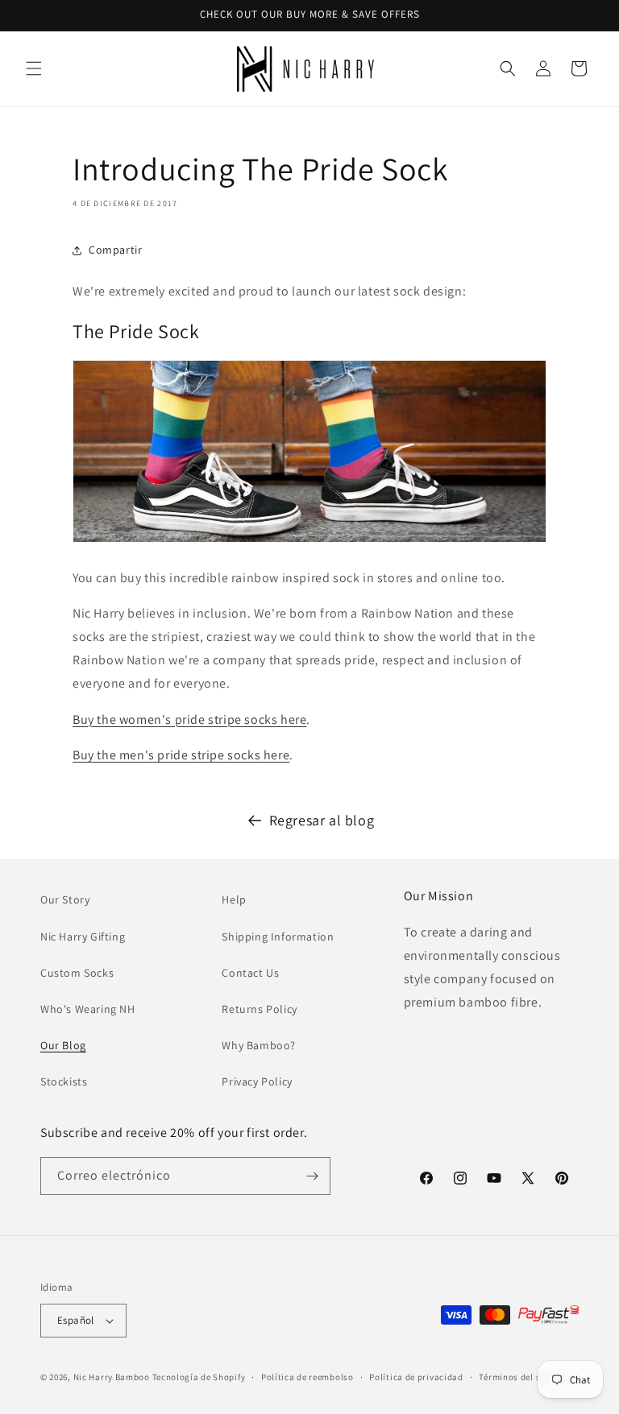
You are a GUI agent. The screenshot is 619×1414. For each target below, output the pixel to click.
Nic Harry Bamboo (111, 1377)
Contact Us (250, 972)
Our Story (64, 899)
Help (234, 899)
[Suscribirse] (312, 1176)
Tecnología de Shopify (199, 1377)
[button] (34, 68)
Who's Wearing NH (87, 1009)
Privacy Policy (257, 1081)
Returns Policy (259, 1009)
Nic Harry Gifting (82, 936)
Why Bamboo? (259, 1045)
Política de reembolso (307, 1377)
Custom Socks (77, 972)
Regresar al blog (322, 820)
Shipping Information (278, 936)
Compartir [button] (115, 249)
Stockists (63, 1081)
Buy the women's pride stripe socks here (189, 719)
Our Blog (63, 1045)
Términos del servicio (524, 1377)
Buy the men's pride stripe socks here (181, 754)
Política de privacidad (416, 1377)
